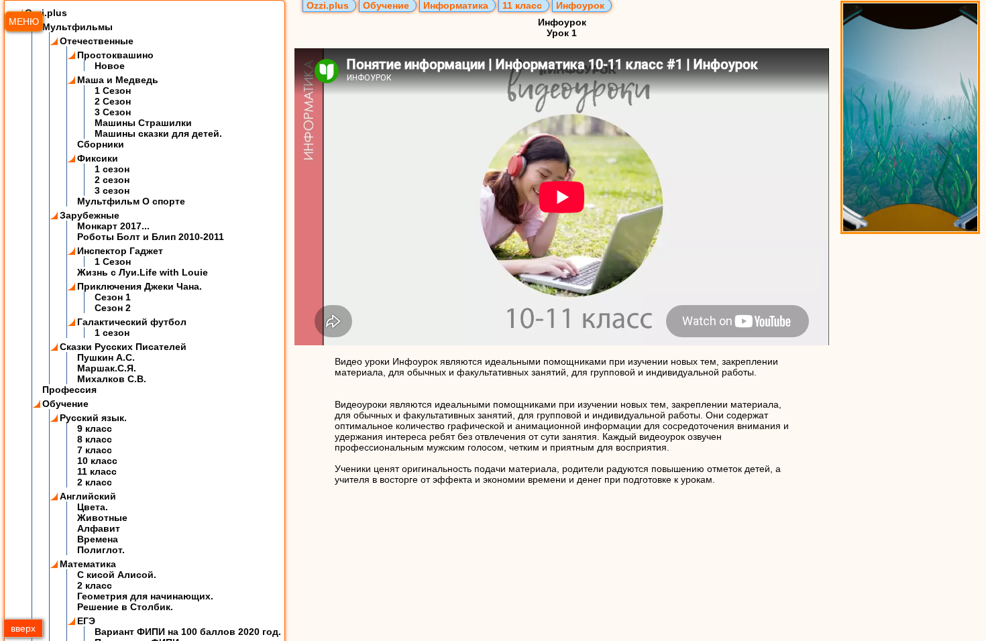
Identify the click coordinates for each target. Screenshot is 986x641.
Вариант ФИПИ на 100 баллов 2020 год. (188, 631)
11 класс (97, 471)
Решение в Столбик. (125, 606)
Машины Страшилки (143, 122)
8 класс (94, 439)
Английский (88, 496)
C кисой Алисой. (116, 574)
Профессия (69, 389)
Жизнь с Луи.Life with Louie (142, 272)
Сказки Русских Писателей (123, 346)
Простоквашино (115, 55)
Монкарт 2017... (113, 226)
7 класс (94, 450)
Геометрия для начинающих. (145, 596)
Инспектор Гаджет (120, 250)
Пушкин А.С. (106, 357)
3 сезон (112, 190)
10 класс (97, 460)
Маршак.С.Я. (106, 368)
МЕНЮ (24, 21)
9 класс (94, 428)
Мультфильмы (77, 26)
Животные (102, 517)
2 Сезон (113, 101)
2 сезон (112, 179)
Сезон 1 (113, 297)
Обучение (65, 403)
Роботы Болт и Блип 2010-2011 (150, 236)
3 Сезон (113, 112)
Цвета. (92, 507)
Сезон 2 (113, 307)
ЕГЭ (86, 621)
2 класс (94, 482)
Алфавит (98, 528)
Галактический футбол (131, 321)
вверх (23, 628)
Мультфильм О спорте (131, 201)
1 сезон (112, 169)
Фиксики (97, 158)
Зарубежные (89, 215)
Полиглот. (101, 549)
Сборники (100, 144)
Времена (97, 539)
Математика (88, 564)
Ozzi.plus (46, 12)
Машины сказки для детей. (158, 133)
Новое (110, 65)
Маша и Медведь (117, 79)
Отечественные (96, 41)
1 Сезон (113, 90)
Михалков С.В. (111, 378)
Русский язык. (93, 417)
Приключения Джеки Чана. (139, 286)
